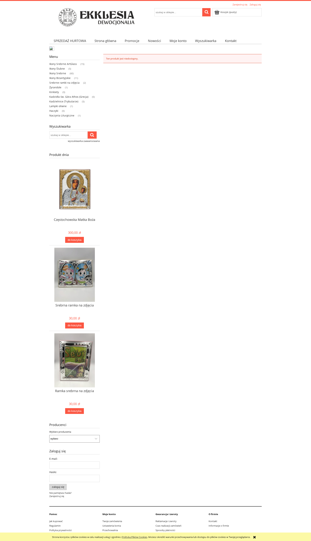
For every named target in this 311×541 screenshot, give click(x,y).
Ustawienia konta (111, 525)
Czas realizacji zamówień (168, 525)
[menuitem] (69, 41)
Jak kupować (56, 521)
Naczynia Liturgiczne (61, 115)
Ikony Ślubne (57, 68)
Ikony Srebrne (57, 73)
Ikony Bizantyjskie (60, 78)
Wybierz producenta (60, 431)
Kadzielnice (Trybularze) (63, 101)
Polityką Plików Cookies (134, 537)
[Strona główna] (98, 20)
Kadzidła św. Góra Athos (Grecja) (68, 96)
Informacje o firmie (219, 525)
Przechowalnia (110, 530)
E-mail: (53, 458)
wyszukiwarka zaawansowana (84, 141)
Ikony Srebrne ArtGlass (63, 64)
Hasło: (53, 472)
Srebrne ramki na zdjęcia (64, 82)
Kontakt (213, 521)
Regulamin (55, 525)
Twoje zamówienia (112, 521)
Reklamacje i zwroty (166, 521)
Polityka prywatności (60, 530)
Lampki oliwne (58, 106)
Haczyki (53, 110)
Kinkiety (54, 92)
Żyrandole (55, 87)
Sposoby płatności (165, 530)
